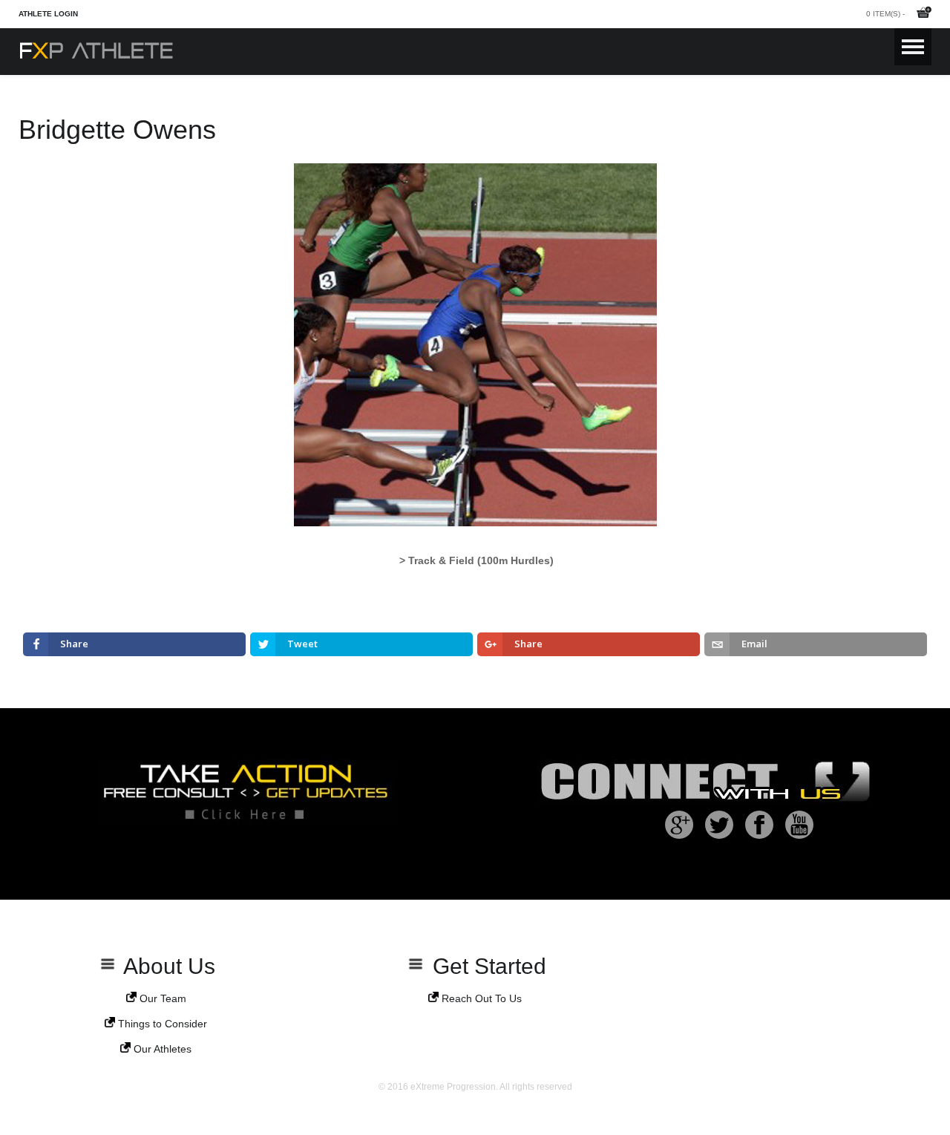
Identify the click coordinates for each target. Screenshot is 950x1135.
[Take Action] (246, 823)
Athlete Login (48, 14)
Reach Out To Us (480, 998)
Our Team (161, 998)
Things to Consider (161, 1024)
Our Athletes (161, 1049)
